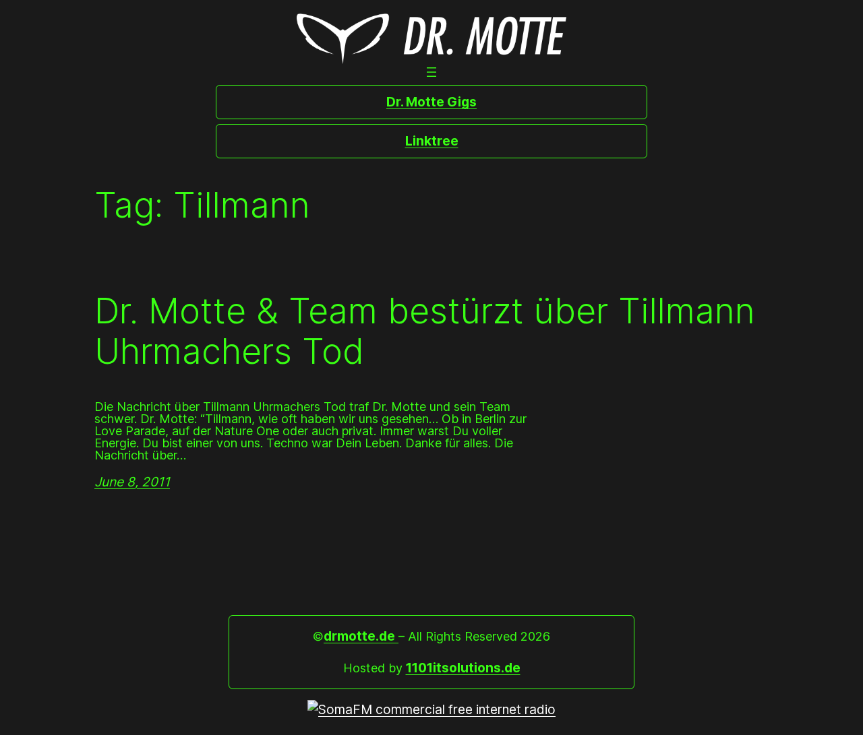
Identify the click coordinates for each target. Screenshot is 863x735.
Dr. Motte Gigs (431, 102)
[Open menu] (431, 72)
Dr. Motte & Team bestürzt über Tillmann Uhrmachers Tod (424, 331)
